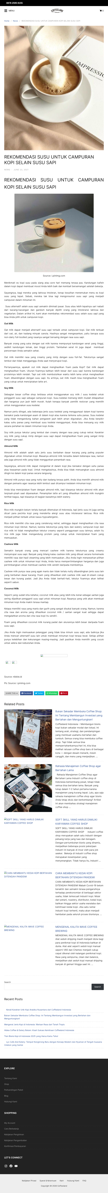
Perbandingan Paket (13, 1090)
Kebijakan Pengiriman (14, 1134)
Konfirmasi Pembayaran (15, 1146)
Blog (6, 1096)
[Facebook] (11, 1166)
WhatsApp (52, 693)
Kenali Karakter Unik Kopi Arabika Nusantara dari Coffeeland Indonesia (38, 1009)
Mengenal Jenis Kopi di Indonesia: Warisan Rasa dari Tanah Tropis (34, 1024)
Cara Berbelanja (11, 1128)
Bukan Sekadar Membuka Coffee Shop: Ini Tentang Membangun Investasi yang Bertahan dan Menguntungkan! (78, 715)
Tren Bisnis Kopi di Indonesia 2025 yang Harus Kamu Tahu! (31, 1036)
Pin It (64, 693)
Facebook (27, 693)
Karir (62, 1180)
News (15, 21)
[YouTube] (16, 1166)
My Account (9, 1123)
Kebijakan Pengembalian (15, 1140)
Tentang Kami (10, 1078)
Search (7, 982)
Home (6, 21)
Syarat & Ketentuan (48, 1180)
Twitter (40, 693)
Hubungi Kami (10, 1101)
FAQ (84, 1180)
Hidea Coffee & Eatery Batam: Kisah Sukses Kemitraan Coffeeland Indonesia (39, 1030)
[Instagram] (6, 1166)
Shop (6, 1084)
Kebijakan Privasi (29, 1180)
